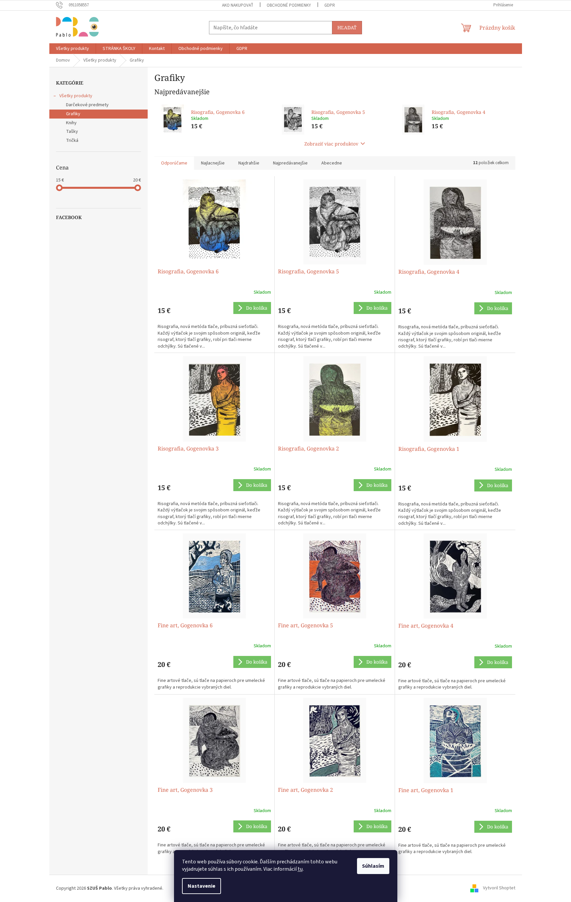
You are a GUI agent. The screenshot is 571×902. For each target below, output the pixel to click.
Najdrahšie (248, 163)
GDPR (329, 5)
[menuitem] (72, 48)
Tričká (72, 140)
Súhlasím (373, 866)
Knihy (71, 123)
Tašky (72, 131)
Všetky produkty (75, 96)
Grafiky (73, 114)
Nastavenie (201, 886)
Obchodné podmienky (289, 5)
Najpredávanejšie (290, 163)
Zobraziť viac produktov (331, 144)
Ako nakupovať (237, 5)
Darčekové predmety (87, 105)
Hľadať (347, 27)
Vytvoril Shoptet (499, 888)
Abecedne (331, 163)
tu (300, 869)
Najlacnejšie (213, 163)
